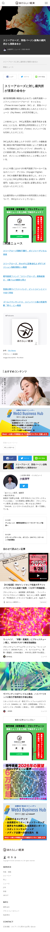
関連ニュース (8, 67)
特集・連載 (7, 872)
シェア (11, 77)
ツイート (26, 77)
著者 (4, 891)
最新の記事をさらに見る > (25, 720)
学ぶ (4, 879)
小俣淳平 (25, 479)
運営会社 (6, 907)
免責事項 (6, 915)
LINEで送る (41, 77)
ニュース (17, 49)
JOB (4, 887)
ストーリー (7, 876)
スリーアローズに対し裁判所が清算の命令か (20, 62)
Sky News (12, 350)
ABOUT (5, 895)
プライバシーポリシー (11, 911)
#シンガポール (9, 447)
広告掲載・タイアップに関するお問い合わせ (19, 926)
